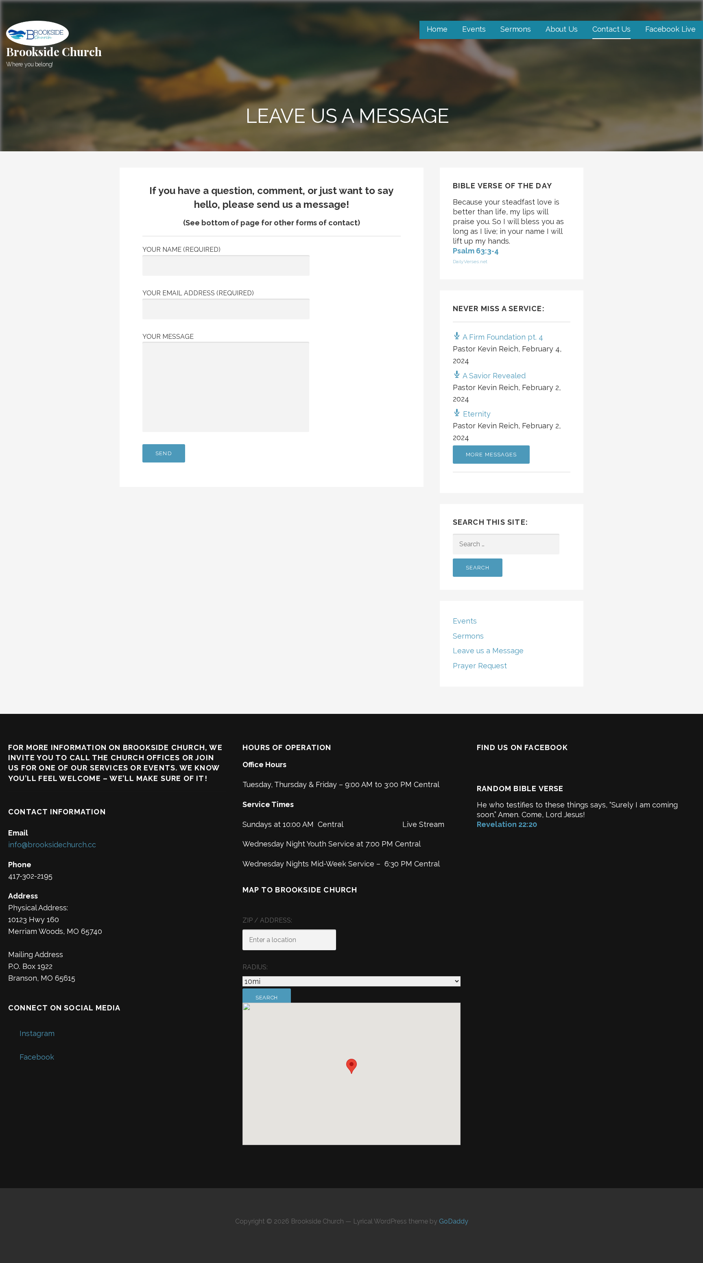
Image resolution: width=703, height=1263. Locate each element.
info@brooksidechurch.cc (52, 844)
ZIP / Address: (267, 920)
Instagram (37, 1033)
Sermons (515, 29)
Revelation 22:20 (507, 824)
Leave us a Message (488, 650)
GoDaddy (453, 1221)
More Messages (491, 455)
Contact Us (611, 29)
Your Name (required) (181, 249)
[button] (351, 1066)
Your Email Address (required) (198, 293)
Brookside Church (53, 51)
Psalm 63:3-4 (476, 250)
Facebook (37, 1057)
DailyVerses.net (470, 261)
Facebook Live (670, 29)
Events (474, 29)
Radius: (255, 967)
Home (437, 29)
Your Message (168, 336)
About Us (562, 29)
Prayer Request (480, 665)
